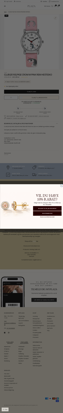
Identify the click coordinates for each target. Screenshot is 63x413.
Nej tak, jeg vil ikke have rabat (47, 216)
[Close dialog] (61, 185)
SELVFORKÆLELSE (47, 213)
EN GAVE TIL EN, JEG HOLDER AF (47, 208)
